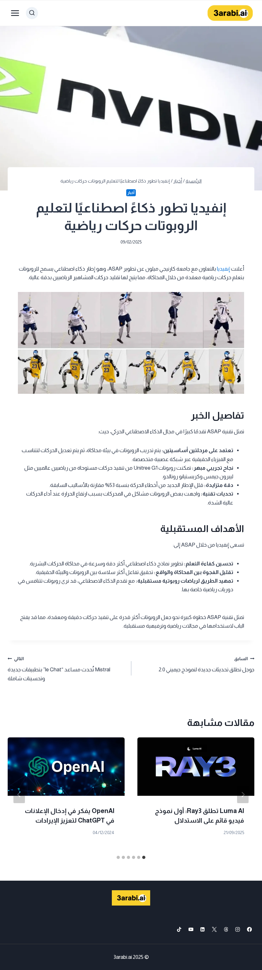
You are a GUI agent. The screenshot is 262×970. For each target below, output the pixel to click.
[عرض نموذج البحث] (32, 13)
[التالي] (19, 794)
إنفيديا (223, 269)
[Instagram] (238, 930)
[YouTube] (191, 930)
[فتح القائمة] (15, 12)
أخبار (131, 192)
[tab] (143, 857)
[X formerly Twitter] (214, 930)
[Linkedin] (203, 930)
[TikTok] (179, 930)
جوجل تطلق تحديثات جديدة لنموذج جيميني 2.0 (206, 664)
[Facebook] (249, 930)
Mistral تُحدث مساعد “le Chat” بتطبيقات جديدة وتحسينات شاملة (59, 669)
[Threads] (226, 930)
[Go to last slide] (243, 794)
